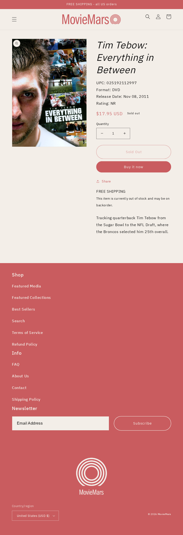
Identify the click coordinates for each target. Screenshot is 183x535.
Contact (19, 387)
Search (18, 320)
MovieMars (164, 514)
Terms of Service (27, 332)
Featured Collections (31, 297)
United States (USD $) (33, 516)
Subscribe (142, 423)
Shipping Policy (26, 399)
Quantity (102, 124)
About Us (20, 376)
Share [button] (106, 181)
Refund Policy (24, 344)
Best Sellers (23, 309)
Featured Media (26, 286)
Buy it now (133, 167)
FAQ (16, 364)
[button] (14, 19)
